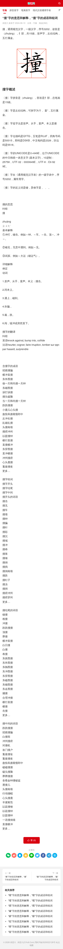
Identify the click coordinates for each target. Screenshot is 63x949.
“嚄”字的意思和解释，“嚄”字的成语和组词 (30, 900)
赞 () (31, 840)
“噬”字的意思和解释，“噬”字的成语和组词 (30, 931)
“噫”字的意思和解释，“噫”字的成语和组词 (30, 921)
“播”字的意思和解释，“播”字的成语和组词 (16, 878)
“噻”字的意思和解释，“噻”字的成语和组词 (30, 895)
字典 (4, 10)
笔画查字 (25, 10)
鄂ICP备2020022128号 (45, 942)
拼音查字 (14, 10)
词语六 (31, 3)
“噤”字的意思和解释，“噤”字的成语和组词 (30, 926)
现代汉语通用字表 (42, 10)
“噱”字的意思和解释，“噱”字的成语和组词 (30, 910)
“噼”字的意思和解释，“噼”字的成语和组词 (30, 916)
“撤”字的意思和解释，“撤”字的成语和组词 (47, 878)
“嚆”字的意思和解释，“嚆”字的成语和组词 (30, 905)
